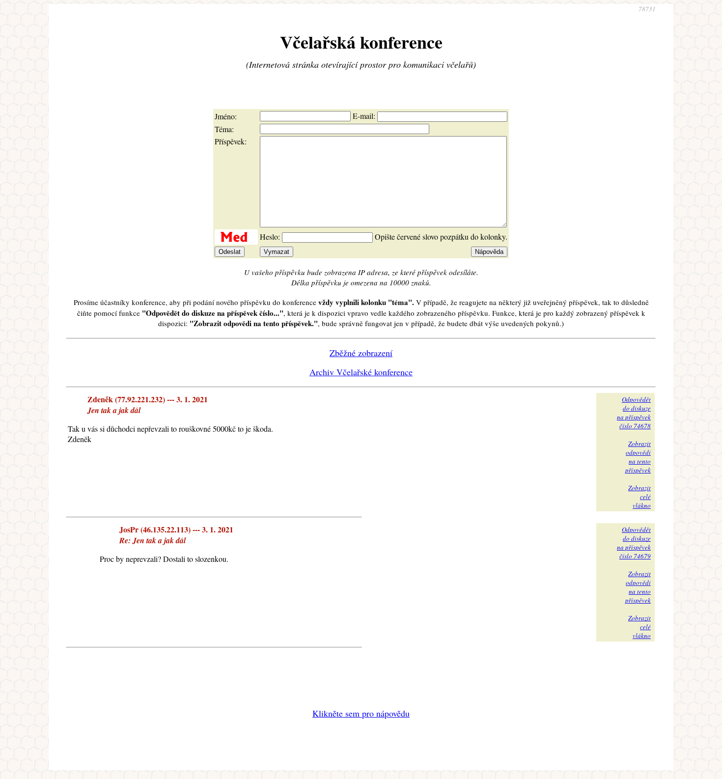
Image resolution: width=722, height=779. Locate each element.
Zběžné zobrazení (361, 353)
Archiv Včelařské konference (361, 372)
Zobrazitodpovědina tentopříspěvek (638, 456)
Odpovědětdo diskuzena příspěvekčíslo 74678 (634, 412)
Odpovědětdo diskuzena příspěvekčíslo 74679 (634, 542)
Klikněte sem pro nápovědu (361, 713)
